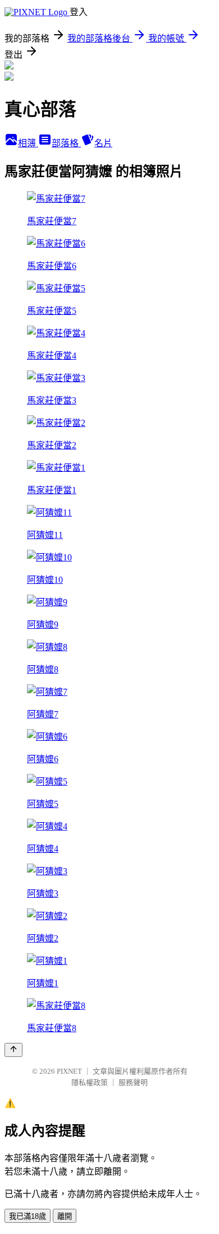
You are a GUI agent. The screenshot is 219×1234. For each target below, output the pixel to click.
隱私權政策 (89, 1082)
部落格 (66, 143)
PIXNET (69, 1071)
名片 (103, 143)
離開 (64, 1216)
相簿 (28, 143)
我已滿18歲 (27, 1216)
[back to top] (13, 1050)
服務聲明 (133, 1082)
